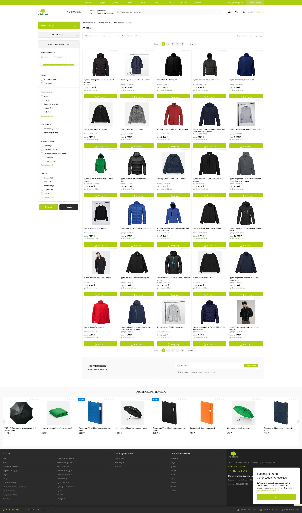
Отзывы (143, 3)
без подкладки (51, 129)
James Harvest (51, 104)
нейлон (48, 146)
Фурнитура (6, 499)
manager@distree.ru (98, 11)
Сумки (59, 491)
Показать (48, 207)
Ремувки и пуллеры (10, 483)
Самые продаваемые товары (151, 392)
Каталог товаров (48, 25)
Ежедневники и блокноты (66, 459)
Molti (47, 112)
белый (48, 182)
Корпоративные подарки (11, 467)
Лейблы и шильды (63, 467)
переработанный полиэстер (56, 153)
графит (48, 193)
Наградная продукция (10, 471)
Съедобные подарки (10, 495)
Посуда (5, 479)
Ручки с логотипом (64, 483)
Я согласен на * (197, 372)
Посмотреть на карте (236, 466)
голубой (48, 189)
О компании (87, 3)
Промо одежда (62, 479)
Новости (183, 3)
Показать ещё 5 (47, 116)
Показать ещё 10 (47, 197)
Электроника (61, 499)
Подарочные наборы (64, 475)
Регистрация (238, 3)
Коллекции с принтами (65, 463)
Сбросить (68, 207)
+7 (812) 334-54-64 (73, 12)
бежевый (48, 178)
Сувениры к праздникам (65, 487)
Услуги (102, 3)
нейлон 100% (51, 149)
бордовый (49, 186)
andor (47, 96)
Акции (156, 3)
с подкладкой (51, 133)
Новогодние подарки (64, 471)
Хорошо (276, 497)
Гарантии (169, 3)
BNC (47, 100)
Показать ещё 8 (47, 165)
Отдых (5, 475)
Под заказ (49, 83)
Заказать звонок (255, 3)
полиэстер (50, 161)
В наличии (50, 79)
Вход (229, 3)
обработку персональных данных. (203, 372)
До (55, 57)
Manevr (48, 108)
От (42, 57)
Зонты (5, 463)
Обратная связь (13, 510)
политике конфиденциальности (268, 490)
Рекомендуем (119, 463)
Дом (4, 459)
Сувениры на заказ (9, 491)
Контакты (197, 3)
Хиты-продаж (119, 459)
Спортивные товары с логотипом (14, 487)
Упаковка (60, 495)
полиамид (49, 157)
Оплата (130, 3)
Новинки (118, 467)
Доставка (115, 3)
